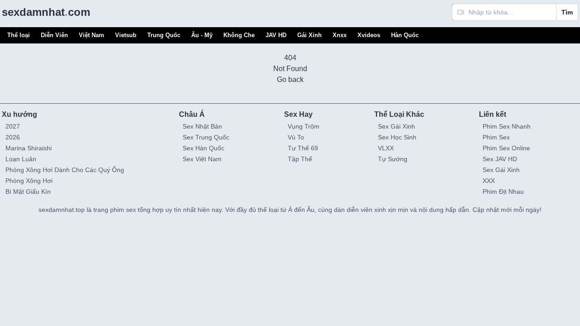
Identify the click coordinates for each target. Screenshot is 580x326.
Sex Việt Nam (202, 159)
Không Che (239, 35)
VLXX (386, 148)
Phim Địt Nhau (503, 191)
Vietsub (125, 35)
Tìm (567, 12)
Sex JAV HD (500, 159)
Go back (290, 79)
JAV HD (276, 35)
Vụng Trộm (303, 126)
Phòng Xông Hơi (29, 180)
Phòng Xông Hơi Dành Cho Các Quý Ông (64, 169)
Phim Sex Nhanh (507, 126)
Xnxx (340, 35)
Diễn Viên (54, 35)
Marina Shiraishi (28, 148)
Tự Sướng (392, 159)
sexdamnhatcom (46, 12)
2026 (12, 137)
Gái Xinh (309, 35)
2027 (12, 126)
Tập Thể (300, 159)
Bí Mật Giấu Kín (28, 191)
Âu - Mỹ (202, 35)
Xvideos (369, 35)
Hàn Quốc (405, 35)
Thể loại (18, 35)
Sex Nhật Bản (202, 126)
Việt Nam (91, 35)
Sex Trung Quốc (206, 137)
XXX (489, 180)
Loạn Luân (20, 159)
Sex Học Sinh (397, 137)
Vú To (296, 137)
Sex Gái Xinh (396, 126)
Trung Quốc (163, 35)
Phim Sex (496, 137)
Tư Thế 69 (303, 148)
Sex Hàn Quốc (203, 148)
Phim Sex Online (506, 148)
